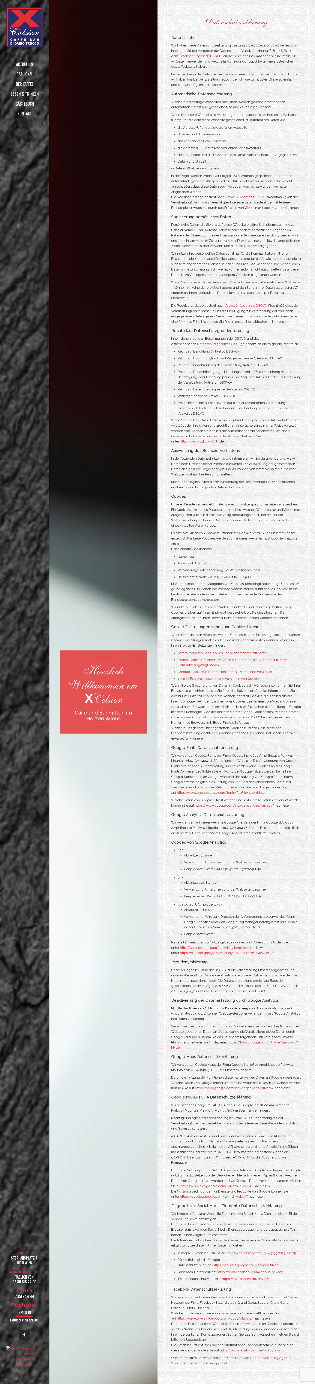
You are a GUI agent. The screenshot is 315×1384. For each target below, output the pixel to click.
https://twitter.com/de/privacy (245, 1279)
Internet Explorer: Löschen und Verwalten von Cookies (219, 679)
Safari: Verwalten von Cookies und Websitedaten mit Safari (222, 653)
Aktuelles (24, 64)
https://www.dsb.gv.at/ (197, 441)
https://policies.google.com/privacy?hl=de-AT (217, 1186)
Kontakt (25, 114)
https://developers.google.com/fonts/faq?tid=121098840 (221, 793)
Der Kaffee (24, 84)
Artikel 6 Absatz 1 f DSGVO (245, 197)
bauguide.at (218, 1363)
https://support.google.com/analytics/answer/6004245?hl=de (227, 953)
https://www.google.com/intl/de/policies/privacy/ (234, 805)
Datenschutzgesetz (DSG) (198, 56)
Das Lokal (24, 74)
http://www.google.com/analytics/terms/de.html (217, 948)
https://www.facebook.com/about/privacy (250, 1272)
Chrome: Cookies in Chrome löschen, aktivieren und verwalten (225, 672)
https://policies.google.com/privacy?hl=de (246, 1265)
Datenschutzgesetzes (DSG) (218, 344)
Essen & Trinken (25, 94)
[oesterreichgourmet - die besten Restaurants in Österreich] (24, 1354)
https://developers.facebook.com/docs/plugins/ (215, 1318)
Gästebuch (25, 104)
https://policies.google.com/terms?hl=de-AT (214, 1197)
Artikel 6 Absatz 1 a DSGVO (246, 306)
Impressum (24, 1312)
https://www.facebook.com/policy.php (250, 1350)
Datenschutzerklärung (24, 1320)
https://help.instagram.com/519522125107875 (261, 1253)
